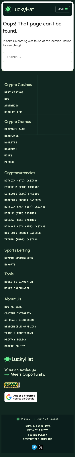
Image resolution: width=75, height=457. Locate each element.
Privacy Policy (15, 339)
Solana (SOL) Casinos (20, 220)
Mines (8, 155)
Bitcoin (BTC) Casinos (21, 180)
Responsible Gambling (20, 326)
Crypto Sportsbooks (18, 258)
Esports (9, 264)
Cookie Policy (14, 346)
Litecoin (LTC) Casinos (21, 193)
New (6, 99)
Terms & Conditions (18, 333)
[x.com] (40, 447)
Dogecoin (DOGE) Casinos (22, 200)
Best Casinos (13, 92)
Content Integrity (17, 313)
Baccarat (10, 149)
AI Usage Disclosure (19, 320)
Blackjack (11, 136)
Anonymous (11, 105)
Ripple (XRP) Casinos (20, 213)
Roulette (10, 142)
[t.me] (34, 447)
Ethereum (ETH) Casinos (21, 187)
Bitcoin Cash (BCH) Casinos (25, 206)
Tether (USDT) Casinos (21, 239)
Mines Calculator (17, 288)
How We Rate (13, 306)
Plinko (9, 162)
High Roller (13, 112)
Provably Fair (14, 129)
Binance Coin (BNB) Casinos (25, 226)
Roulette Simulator (18, 281)
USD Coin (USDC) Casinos (22, 233)
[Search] (8, 66)
